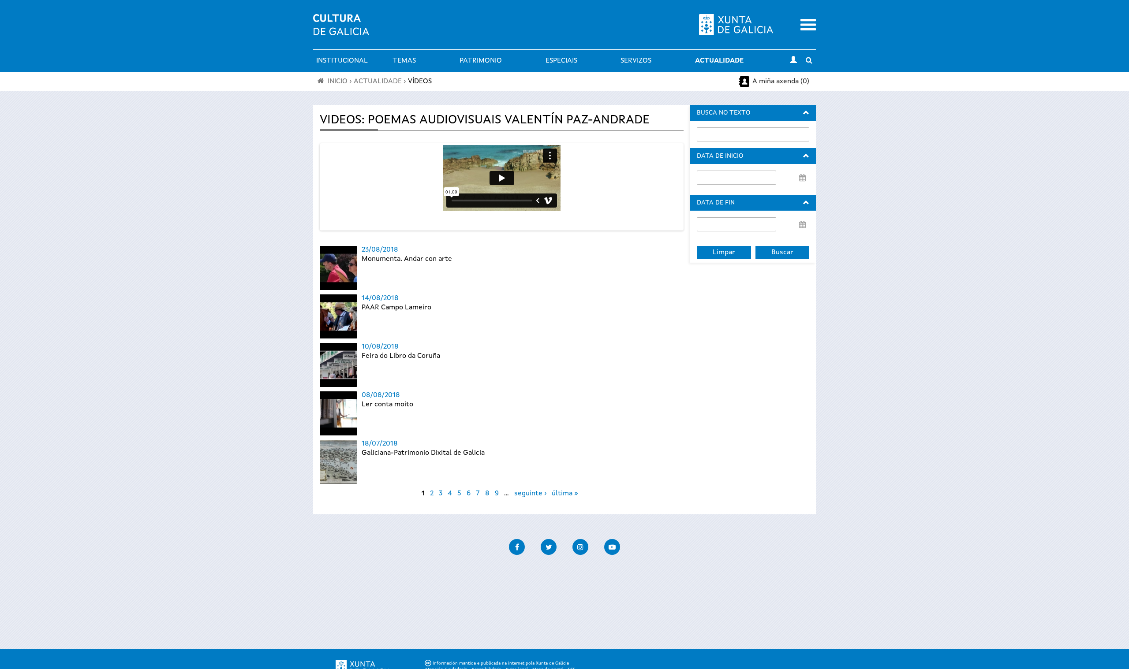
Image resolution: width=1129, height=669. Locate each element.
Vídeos (420, 81)
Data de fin (716, 203)
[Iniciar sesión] (793, 61)
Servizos (636, 60)
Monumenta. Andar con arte (407, 259)
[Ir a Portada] (341, 29)
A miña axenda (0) (780, 81)
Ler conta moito (387, 404)
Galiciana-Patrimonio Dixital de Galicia (423, 453)
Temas (404, 60)
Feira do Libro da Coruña (401, 356)
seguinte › (530, 493)
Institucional (342, 60)
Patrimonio (481, 60)
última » (565, 493)
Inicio (338, 81)
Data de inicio (720, 156)
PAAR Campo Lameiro (396, 307)
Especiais (561, 60)
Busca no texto (723, 113)
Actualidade (719, 60)
